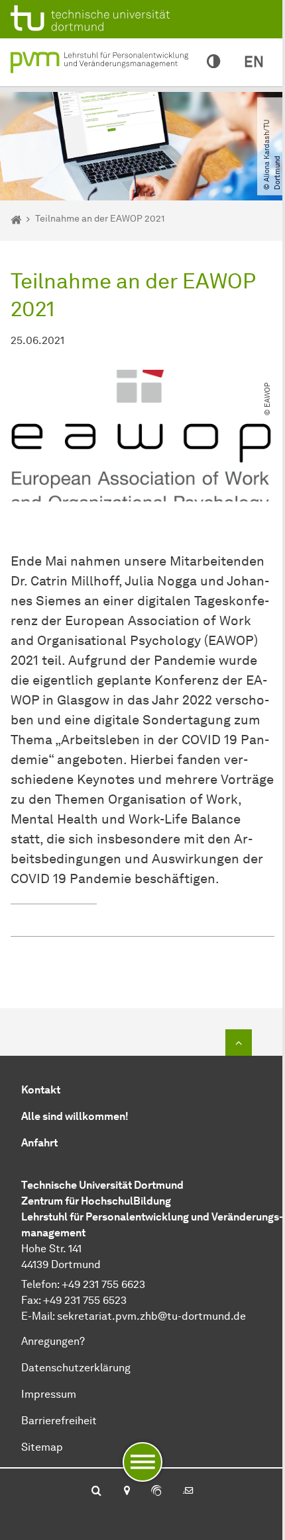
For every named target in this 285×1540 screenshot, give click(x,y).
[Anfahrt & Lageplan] (126, 1492)
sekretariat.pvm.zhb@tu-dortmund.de (151, 1316)
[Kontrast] (213, 62)
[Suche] (96, 1492)
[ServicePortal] (156, 1492)
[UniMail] (188, 1492)
